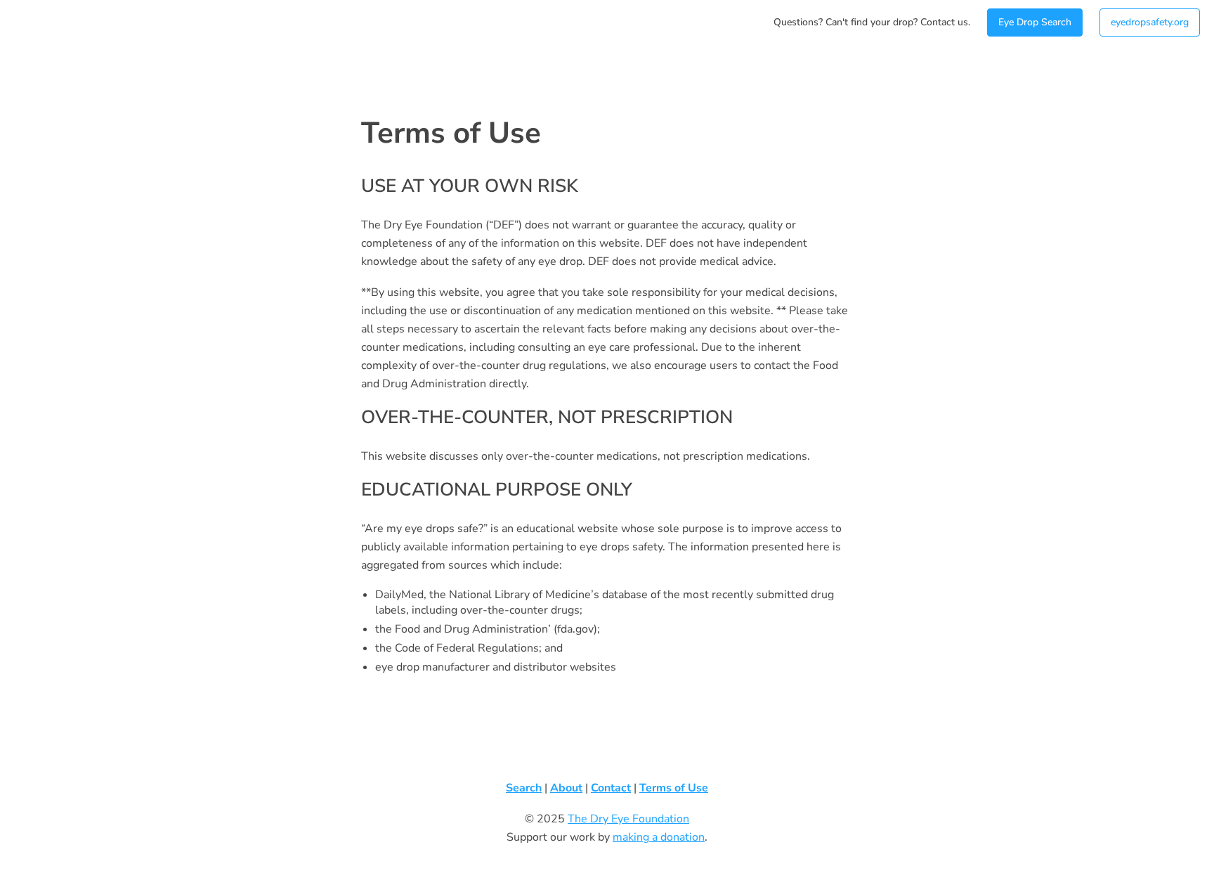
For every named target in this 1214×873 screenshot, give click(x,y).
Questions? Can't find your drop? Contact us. (872, 22)
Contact (611, 788)
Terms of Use (673, 788)
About (566, 788)
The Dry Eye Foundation (628, 819)
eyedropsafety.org (1150, 22)
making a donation (659, 837)
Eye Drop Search (1034, 22)
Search (524, 788)
